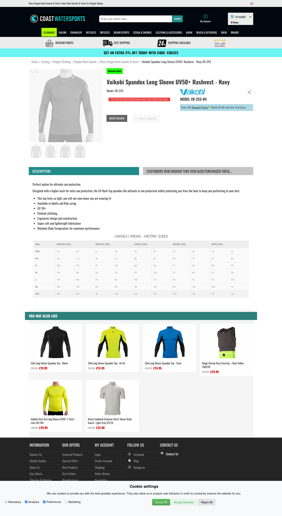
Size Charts (36, 473)
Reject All (206, 502)
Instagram (139, 467)
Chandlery (76, 32)
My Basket (241, 16)
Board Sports (121, 32)
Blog (136, 461)
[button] (177, 18)
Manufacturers (70, 480)
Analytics (33, 502)
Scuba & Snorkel (142, 32)
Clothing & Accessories (169, 32)
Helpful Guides (38, 461)
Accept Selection (184, 502)
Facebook (139, 454)
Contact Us (36, 454)
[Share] (249, 92)
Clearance (49, 32)
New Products (70, 467)
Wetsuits (91, 32)
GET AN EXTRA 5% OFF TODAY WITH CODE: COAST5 (141, 52)
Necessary (14, 502)
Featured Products (72, 454)
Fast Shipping (121, 42)
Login (98, 454)
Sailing (62, 32)
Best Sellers (69, 473)
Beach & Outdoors (206, 32)
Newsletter (101, 480)
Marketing (74, 502)
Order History (102, 473)
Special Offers (70, 461)
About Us (35, 467)
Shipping (100, 467)
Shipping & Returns (40, 480)
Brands (235, 32)
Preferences (53, 502)
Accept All (161, 502)
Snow (224, 32)
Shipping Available (179, 42)
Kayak (189, 32)
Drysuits (105, 32)
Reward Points (64, 42)
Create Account (103, 461)
